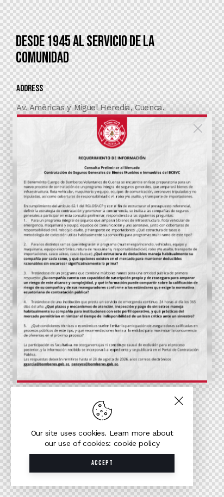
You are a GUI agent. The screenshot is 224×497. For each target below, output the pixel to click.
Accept (102, 463)
